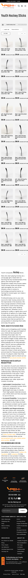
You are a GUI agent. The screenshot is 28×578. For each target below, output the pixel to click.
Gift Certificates (21, 534)
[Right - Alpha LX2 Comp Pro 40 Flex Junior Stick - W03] (7, 150)
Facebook (4, 454)
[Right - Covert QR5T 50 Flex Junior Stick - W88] (7, 237)
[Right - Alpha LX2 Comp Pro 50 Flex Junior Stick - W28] (7, 172)
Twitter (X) (22, 452)
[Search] (18, 5)
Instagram (14, 454)
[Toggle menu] (25, 5)
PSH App (20, 545)
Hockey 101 (4, 551)
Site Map (22, 574)
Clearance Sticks (22, 532)
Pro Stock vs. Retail (7, 540)
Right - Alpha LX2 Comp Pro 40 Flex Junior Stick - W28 (21, 137)
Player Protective (22, 523)
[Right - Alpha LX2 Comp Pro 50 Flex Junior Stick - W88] (21, 150)
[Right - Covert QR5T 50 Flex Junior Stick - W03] (7, 216)
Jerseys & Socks (21, 530)
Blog (2, 542)
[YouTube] (19, 498)
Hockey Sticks (21, 521)
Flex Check (4, 545)
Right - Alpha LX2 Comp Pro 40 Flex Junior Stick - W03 (7, 159)
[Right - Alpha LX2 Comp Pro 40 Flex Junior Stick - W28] (21, 129)
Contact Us (4, 528)
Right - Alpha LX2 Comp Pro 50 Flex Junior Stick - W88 (21, 159)
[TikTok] (16, 498)
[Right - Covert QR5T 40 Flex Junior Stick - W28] (21, 216)
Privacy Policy (6, 574)
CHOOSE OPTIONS (10, 54)
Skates (19, 528)
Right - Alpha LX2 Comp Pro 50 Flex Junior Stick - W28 (7, 181)
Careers (19, 553)
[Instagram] (9, 498)
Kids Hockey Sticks (22, 24)
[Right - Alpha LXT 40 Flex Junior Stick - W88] (21, 64)
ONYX (18, 519)
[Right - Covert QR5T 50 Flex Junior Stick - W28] (21, 237)
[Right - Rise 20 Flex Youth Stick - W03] (7, 42)
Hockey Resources (7, 549)
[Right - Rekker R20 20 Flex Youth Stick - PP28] (21, 42)
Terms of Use (15, 574)
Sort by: (6, 29)
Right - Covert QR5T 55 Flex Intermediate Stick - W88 (21, 202)
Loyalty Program (22, 540)
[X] (12, 498)
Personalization (22, 542)
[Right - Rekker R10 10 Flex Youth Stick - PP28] (7, 129)
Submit (22, 510)
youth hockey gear (9, 434)
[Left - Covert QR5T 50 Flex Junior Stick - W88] (7, 194)
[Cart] (21, 5)
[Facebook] (14, 498)
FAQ (2, 523)
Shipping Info (5, 521)
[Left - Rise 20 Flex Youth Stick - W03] (7, 107)
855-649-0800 (13, 495)
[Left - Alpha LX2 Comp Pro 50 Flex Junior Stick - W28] (21, 172)
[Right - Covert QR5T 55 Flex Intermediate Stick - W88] (21, 194)
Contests (20, 547)
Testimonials (21, 549)
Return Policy (5, 525)
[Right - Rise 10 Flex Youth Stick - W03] (21, 107)
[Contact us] (19, 495)
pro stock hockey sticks (18, 357)
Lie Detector (5, 547)
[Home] (2, 24)
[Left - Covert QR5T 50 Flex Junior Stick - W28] (7, 64)
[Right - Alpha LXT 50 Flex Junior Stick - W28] (21, 85)
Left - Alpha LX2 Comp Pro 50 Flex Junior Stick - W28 (21, 181)
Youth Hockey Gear (10, 24)
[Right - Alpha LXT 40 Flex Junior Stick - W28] (7, 85)
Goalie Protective (22, 525)
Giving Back (20, 551)
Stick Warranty (5, 519)
